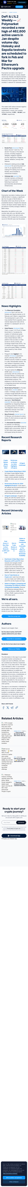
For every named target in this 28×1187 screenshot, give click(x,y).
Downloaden (22, 2)
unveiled (14, 390)
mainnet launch (19, 414)
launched (16, 176)
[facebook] (3, 708)
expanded (7, 402)
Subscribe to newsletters (14, 639)
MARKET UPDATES (13, 12)
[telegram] (12, 708)
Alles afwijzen (14, 1182)
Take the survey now (14, 616)
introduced (16, 328)
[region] (14, 1173)
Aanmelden (19, 6)
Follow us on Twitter (14, 649)
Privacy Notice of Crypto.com (13, 828)
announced (15, 148)
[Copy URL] (17, 707)
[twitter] (8, 708)
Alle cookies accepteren (14, 1177)
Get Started (21, 822)
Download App (15, 836)
